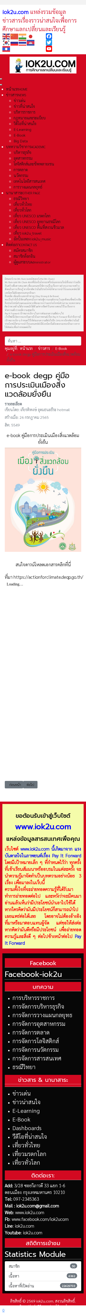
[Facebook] (65, 36)
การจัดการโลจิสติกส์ (35, 1041)
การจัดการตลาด (31, 1032)
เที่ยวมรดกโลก (29, 1153)
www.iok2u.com (35, 849)
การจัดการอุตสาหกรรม (38, 1023)
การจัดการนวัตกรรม (35, 1049)
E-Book (21, 1119)
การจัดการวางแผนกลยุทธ (42, 1015)
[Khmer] (31, 42)
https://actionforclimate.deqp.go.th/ (48, 577)
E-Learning (26, 1110)
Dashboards (27, 1128)
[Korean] (6, 42)
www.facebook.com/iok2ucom (40, 1219)
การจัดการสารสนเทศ (36, 1058)
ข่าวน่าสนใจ (26, 1102)
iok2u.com (24, 1226)
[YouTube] (65, 49)
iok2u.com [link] (15, 11)
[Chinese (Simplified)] (15, 35)
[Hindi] (23, 35)
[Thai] (23, 42)
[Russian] (15, 42)
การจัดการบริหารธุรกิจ (38, 1006)
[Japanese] (31, 35)
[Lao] (6, 48)
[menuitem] (16, 88)
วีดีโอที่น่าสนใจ (29, 1136)
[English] (6, 35)
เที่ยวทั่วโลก (26, 1162)
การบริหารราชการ (33, 997)
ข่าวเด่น (21, 1093)
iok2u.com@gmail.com (37, 1205)
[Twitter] (65, 42)
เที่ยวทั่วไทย (26, 1145)
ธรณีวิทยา (24, 1067)
